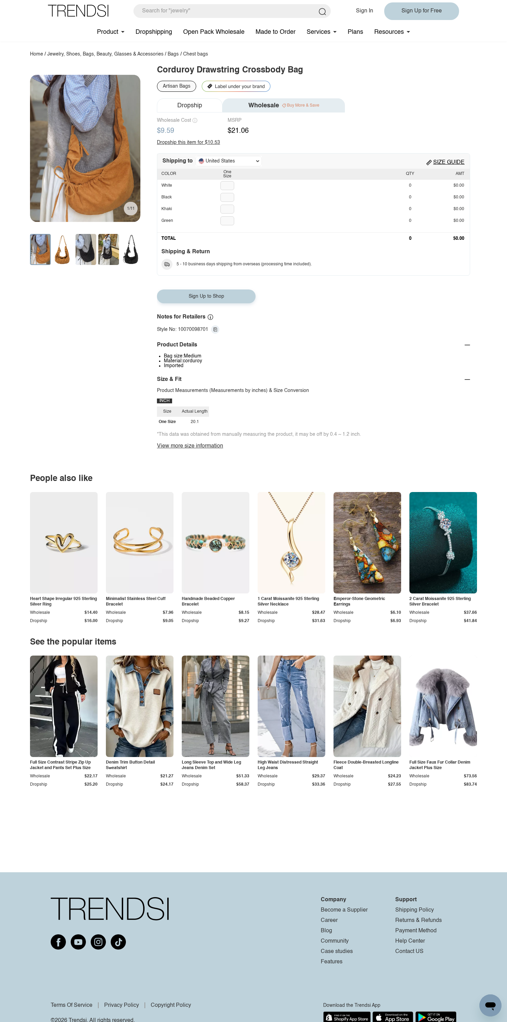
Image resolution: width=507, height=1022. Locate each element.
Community (335, 941)
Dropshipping (154, 32)
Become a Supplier (344, 910)
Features (331, 962)
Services (318, 32)
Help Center (410, 941)
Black (166, 197)
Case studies (337, 951)
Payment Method (416, 931)
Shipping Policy (414, 910)
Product (107, 32)
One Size (227, 174)
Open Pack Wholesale (214, 32)
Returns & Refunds (418, 920)
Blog (326, 931)
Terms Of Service (71, 1005)
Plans (355, 32)
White (166, 186)
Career (329, 920)
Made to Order (276, 32)
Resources (389, 32)
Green (167, 221)
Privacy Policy (121, 1005)
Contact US (409, 951)
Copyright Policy (171, 1005)
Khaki (166, 209)
